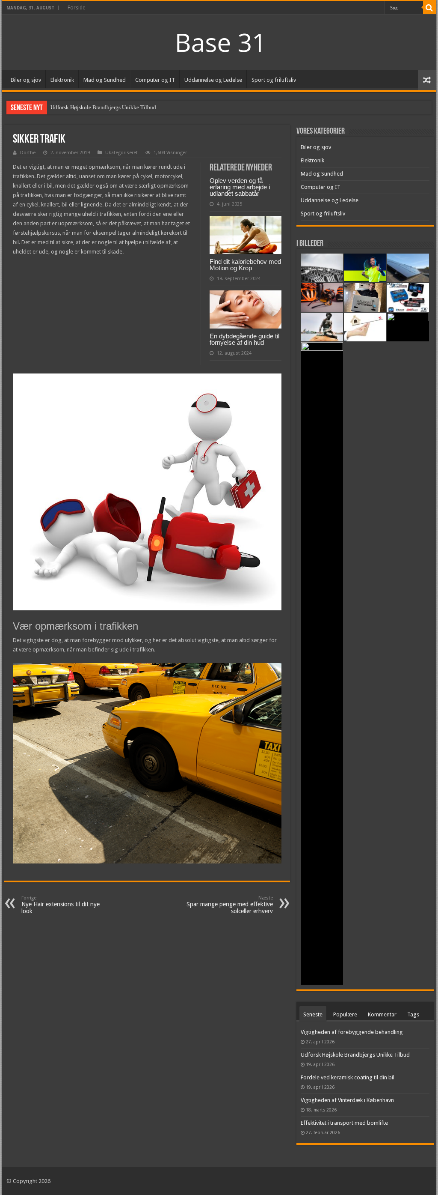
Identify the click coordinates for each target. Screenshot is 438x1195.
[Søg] (429, 7)
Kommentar (382, 1014)
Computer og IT (155, 80)
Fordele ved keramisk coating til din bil (347, 1077)
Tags (413, 1014)
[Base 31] (219, 41)
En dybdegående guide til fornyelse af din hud (244, 339)
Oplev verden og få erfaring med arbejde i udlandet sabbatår (240, 187)
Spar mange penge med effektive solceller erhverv (229, 904)
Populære (345, 1014)
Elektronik (62, 80)
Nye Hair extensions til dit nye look (60, 904)
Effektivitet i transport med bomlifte (344, 1123)
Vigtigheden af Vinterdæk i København (347, 1100)
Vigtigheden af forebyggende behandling (352, 1032)
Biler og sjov (26, 80)
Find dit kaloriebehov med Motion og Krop (245, 265)
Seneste (313, 1014)
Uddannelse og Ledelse (213, 80)
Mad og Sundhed (104, 80)
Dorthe (28, 152)
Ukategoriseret (121, 152)
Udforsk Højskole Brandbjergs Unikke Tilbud (103, 107)
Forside (76, 8)
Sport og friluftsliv (274, 80)
